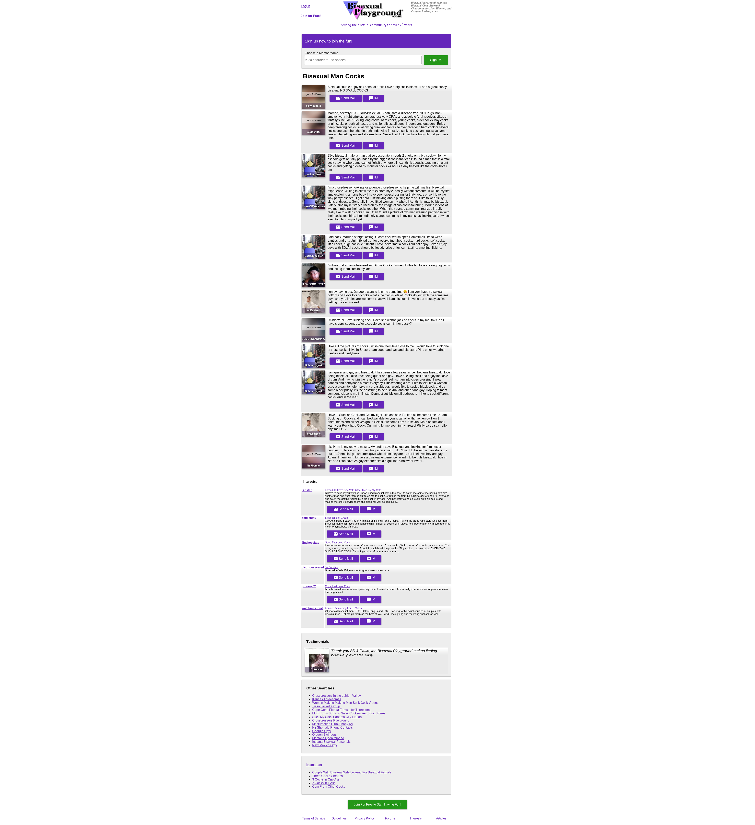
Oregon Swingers (324, 734)
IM (373, 98)
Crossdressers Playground (330, 720)
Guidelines (339, 818)
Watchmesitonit (312, 608)
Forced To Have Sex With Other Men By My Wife (353, 490)
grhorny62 (309, 586)
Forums (390, 818)
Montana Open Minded (328, 738)
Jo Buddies (331, 567)
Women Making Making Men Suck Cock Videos (345, 702)
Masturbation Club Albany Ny (332, 724)
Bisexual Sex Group (336, 517)
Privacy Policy (365, 818)
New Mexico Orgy (324, 745)
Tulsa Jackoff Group (326, 706)
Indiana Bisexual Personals (331, 741)
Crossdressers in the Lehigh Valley (336, 695)
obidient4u (309, 517)
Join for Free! (311, 16)
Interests (314, 765)
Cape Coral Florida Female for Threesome (341, 709)
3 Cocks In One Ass (326, 779)
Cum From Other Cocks (328, 786)
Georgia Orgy (321, 731)
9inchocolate (310, 542)
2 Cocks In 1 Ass (323, 783)
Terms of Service (313, 818)
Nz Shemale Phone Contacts (332, 727)
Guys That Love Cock (337, 542)
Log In (305, 6)
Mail (345, 98)
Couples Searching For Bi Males (343, 608)
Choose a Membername (321, 53)
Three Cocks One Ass (327, 776)
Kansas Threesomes (326, 699)
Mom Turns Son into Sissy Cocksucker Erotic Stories (348, 713)
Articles (441, 818)
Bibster (307, 490)
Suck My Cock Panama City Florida (337, 717)
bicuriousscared (313, 567)
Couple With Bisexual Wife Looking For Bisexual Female (351, 772)
